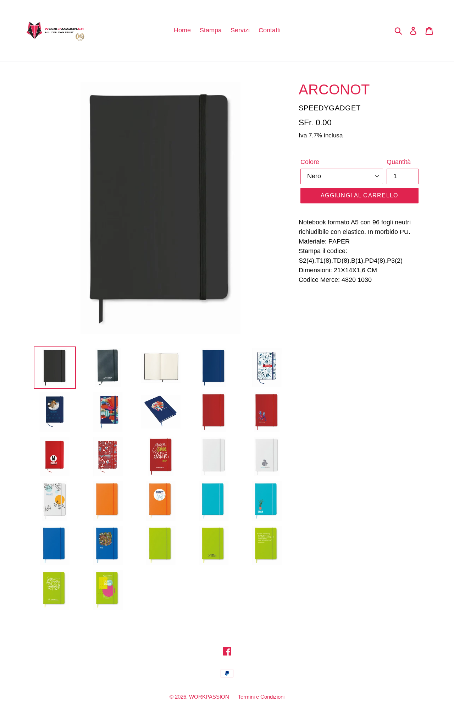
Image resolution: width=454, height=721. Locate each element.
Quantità (399, 161)
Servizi (240, 30)
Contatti (270, 30)
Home (182, 30)
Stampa (211, 30)
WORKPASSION (209, 697)
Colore (309, 161)
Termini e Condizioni (261, 697)
